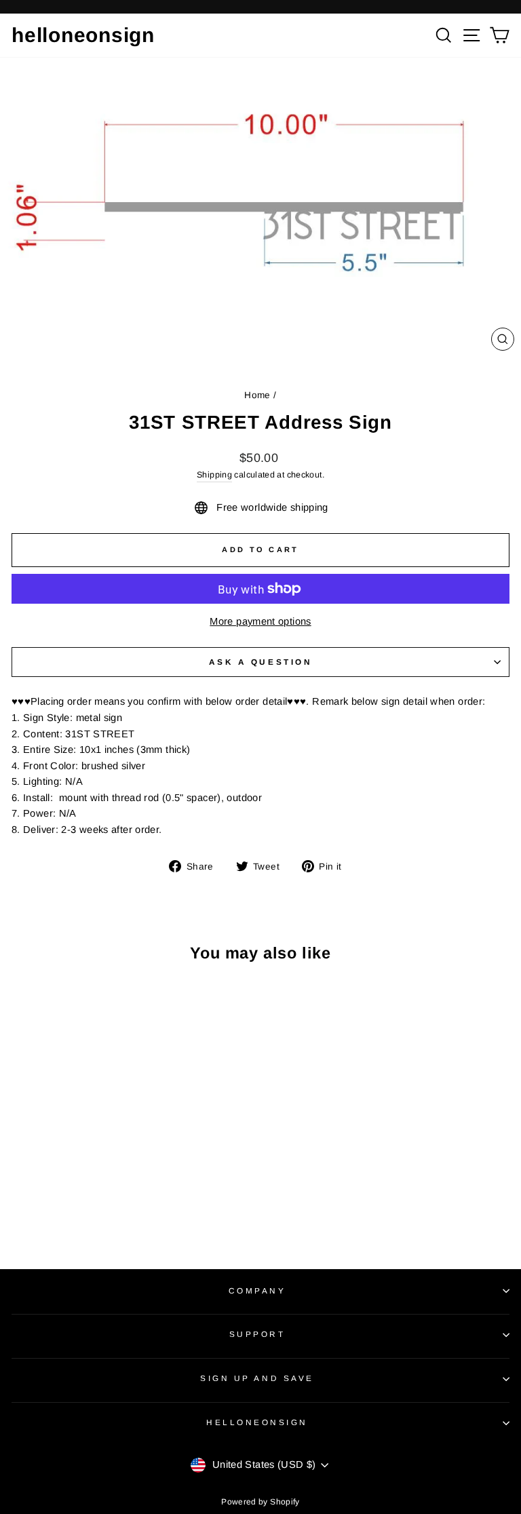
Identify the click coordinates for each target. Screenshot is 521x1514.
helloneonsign (83, 35)
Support (257, 1333)
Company (257, 1290)
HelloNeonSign (257, 1422)
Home (257, 395)
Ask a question (260, 661)
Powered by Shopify (260, 1502)
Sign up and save (257, 1378)
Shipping (214, 475)
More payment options (260, 621)
